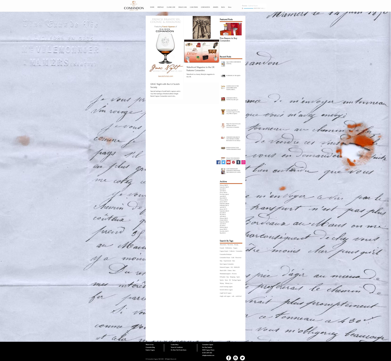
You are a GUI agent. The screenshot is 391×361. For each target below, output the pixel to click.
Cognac (235, 248)
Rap (228, 277)
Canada (222, 248)
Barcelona (230, 244)
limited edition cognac (226, 289)
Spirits (222, 280)
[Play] (243, 8)
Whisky (222, 283)
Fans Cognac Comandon (227, 264)
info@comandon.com (208, 355)
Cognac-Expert (224, 251)
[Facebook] (218, 162)
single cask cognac (225, 296)
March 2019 (223, 270)
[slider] (264, 8)
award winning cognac (226, 286)
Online (230, 270)
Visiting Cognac (236, 280)
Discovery (238, 257)
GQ (232, 267)
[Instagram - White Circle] (235, 357)
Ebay (221, 261)
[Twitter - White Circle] (242, 357)
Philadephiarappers (225, 273)
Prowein (234, 273)
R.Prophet (222, 277)
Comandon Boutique (226, 254)
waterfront (238, 296)
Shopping (232, 277)
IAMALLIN (237, 267)
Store (226, 280)
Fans (233, 261)
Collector (232, 251)
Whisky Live (228, 283)
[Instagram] (243, 162)
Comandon (239, 251)
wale (233, 296)
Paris (234, 270)
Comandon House (225, 257)
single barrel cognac (225, 293)
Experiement (227, 261)
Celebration (228, 248)
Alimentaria (223, 244)
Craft (232, 257)
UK (230, 280)
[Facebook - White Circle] (228, 357)
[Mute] (262, 8)
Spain (238, 277)
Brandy (236, 244)
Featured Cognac (224, 267)
